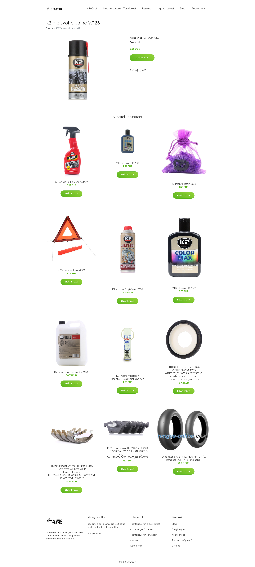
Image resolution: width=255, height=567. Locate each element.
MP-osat (91, 8)
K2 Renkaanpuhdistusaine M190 (71, 372)
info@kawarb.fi (95, 533)
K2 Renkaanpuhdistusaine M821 (71, 181)
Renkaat (147, 8)
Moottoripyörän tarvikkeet (119, 8)
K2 (157, 37)
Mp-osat (134, 540)
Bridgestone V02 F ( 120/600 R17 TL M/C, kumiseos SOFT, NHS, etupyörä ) (184, 458)
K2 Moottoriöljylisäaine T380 (127, 289)
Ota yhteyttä (178, 529)
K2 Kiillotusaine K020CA (183, 288)
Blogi (183, 8)
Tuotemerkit (199, 8)
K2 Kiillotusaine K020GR (127, 163)
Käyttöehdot (178, 534)
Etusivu (49, 28)
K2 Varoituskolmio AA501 (71, 270)
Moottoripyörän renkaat (142, 529)
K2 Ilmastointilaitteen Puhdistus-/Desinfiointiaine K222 (127, 377)
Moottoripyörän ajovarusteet (145, 523)
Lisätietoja (142, 57)
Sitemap (176, 545)
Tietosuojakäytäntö (182, 540)
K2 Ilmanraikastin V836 (183, 183)
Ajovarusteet (166, 8)
